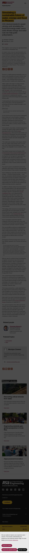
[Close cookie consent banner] (26, 535)
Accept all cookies (7, 545)
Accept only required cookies (9, 549)
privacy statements (13, 540)
